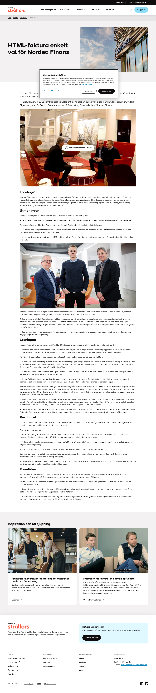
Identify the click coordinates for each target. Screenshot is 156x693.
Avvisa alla (88, 91)
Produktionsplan (49, 666)
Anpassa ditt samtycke (52, 91)
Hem (9, 18)
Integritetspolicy (29, 684)
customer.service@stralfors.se (134, 665)
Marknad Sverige (137, 2)
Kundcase (23, 18)
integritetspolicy (87, 84)
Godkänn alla (106, 91)
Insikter (80, 9)
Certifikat (46, 662)
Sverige (81, 658)
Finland (81, 666)
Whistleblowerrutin (50, 684)
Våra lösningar (46, 9)
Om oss (94, 9)
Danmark (82, 662)
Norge (80, 670)
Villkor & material (50, 658)
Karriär (108, 9)
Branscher (64, 9)
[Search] (131, 9)
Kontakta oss (121, 2)
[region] (78, 83)
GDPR (39, 684)
